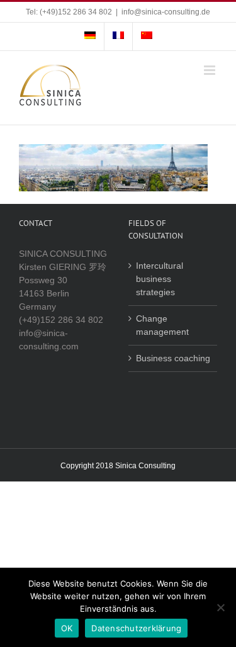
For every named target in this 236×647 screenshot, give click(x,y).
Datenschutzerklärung (136, 628)
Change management (162, 325)
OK (67, 628)
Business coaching (173, 358)
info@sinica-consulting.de (165, 12)
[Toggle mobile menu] (210, 70)
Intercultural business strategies (159, 279)
